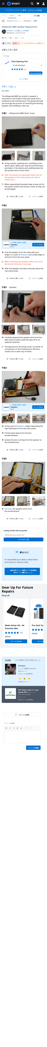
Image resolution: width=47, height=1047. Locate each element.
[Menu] (3, 4)
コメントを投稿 (33, 748)
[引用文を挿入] (21, 728)
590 (5, 38)
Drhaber (10, 31)
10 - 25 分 (8, 43)
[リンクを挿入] (17, 728)
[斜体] (10, 728)
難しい (17, 43)
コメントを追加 (23, 529)
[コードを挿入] (14, 728)
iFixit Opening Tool (19, 61)
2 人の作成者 (24, 31)
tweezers (24, 254)
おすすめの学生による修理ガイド (34, 43)
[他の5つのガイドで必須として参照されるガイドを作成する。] (20, 678)
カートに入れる (35, 73)
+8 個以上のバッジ (23, 682)
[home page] (13, 4)
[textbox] (22, 737)
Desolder (8, 509)
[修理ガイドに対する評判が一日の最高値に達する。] (24, 678)
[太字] (6, 728)
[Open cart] (38, 4)
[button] (32, 4)
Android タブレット (14, 21)
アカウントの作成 (35, 10)
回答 (19, 15)
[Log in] (43, 4)
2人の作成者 (19, 660)
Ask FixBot (22, 539)
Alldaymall (27, 21)
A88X (35, 21)
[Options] (3, 21)
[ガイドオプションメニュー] (44, 15)
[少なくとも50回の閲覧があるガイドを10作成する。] (29, 678)
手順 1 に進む (8, 86)
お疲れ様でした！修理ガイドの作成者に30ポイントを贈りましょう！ (23, 571)
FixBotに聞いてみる (16, 196)
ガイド (12, 15)
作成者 (8, 660)
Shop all (5, 595)
